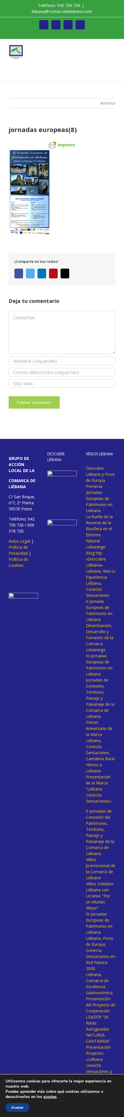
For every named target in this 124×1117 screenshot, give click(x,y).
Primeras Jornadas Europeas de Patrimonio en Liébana (99, 498)
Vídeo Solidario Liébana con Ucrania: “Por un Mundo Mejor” (100, 896)
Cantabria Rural (100, 758)
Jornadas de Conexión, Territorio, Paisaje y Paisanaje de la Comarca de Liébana (100, 698)
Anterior (107, 103)
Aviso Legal (19, 541)
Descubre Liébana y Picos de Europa (100, 474)
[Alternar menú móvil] (113, 48)
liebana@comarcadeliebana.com (62, 11)
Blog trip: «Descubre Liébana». (96, 559)
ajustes (50, 1096)
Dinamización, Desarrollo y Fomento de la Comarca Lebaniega (99, 637)
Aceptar (17, 1107)
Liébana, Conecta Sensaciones (97, 589)
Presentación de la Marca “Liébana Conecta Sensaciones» (98, 789)
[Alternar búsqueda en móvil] (102, 48)
